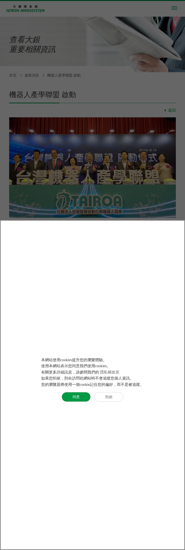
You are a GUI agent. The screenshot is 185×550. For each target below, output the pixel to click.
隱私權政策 (109, 372)
